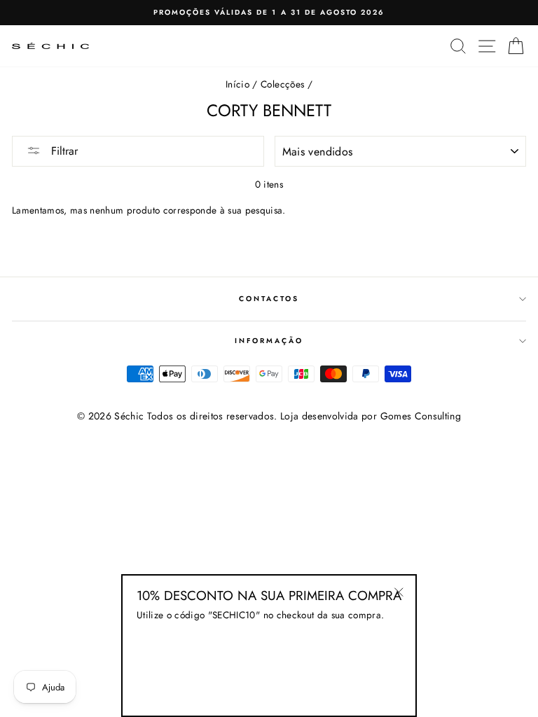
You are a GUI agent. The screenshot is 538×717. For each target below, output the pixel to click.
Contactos (269, 298)
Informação (269, 340)
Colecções (282, 84)
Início (237, 84)
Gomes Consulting (420, 416)
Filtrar (63, 151)
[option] (269, 12)
